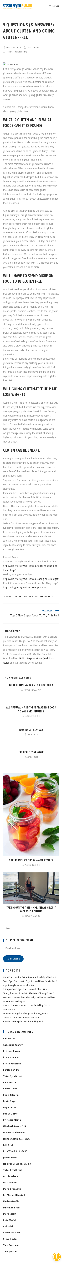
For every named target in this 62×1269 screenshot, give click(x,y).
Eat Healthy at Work (31, 752)
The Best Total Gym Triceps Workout (21, 1017)
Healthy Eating (20, 52)
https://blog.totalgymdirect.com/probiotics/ (26, 587)
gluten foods (31, 596)
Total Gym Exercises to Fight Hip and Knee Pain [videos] (30, 981)
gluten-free (46, 596)
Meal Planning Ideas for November (31, 685)
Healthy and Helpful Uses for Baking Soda (23, 1021)
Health (9, 52)
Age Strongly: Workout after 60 (18, 985)
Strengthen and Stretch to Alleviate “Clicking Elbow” (28, 993)
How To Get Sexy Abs (31, 730)
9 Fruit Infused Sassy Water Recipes (31, 860)
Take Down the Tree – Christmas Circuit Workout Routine (31, 909)
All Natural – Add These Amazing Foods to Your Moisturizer (31, 709)
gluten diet (15, 596)
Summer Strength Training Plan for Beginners (25, 1013)
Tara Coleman (33, 47)
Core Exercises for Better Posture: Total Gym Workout (29, 977)
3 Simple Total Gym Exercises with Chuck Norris (26, 989)
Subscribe (13, 959)
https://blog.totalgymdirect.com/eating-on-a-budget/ (31, 579)
